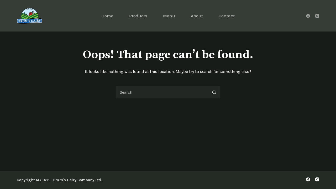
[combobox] (162, 92)
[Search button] (214, 92)
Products (138, 15)
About (197, 15)
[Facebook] (308, 16)
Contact (227, 15)
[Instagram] (317, 16)
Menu (169, 15)
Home (107, 15)
